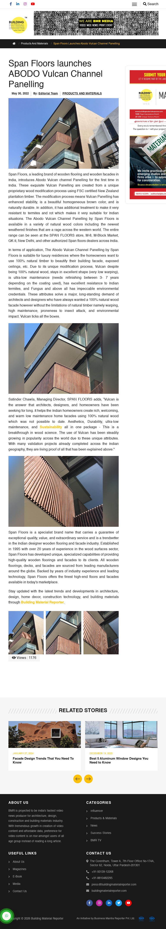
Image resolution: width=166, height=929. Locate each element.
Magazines (19, 869)
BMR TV (96, 840)
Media (16, 884)
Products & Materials (104, 818)
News (94, 825)
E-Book (17, 876)
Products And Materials (34, 43)
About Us (18, 862)
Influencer (97, 811)
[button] (88, 779)
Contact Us (20, 891)
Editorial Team (48, 93)
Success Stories (101, 833)
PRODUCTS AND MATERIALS (82, 93)
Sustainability (51, 427)
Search (152, 4)
